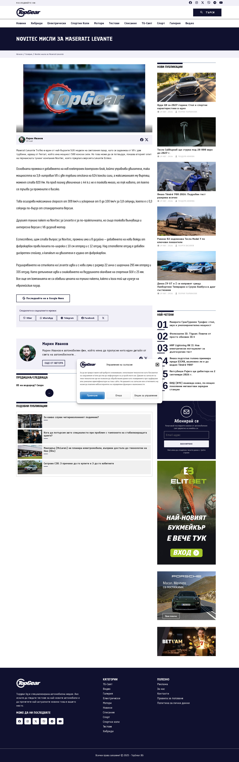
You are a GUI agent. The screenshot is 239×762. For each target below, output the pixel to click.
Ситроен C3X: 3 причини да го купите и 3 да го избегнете (79, 463)
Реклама (162, 684)
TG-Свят (147, 23)
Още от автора (54, 363)
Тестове (114, 23)
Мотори (99, 23)
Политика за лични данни (173, 703)
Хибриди (37, 23)
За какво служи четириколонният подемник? (71, 417)
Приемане (92, 395)
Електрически (56, 23)
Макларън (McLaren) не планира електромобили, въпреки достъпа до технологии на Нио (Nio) (95, 449)
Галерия (175, 23)
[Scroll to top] (230, 739)
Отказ (118, 395)
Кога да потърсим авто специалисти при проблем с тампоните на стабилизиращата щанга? (95, 434)
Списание (130, 23)
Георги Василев (186, 246)
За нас (161, 688)
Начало (19, 54)
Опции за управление (145, 395)
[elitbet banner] (186, 462)
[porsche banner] (186, 573)
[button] (157, 364)
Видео (190, 23)
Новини (21, 23)
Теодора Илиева (186, 156)
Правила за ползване (170, 698)
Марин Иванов (55, 343)
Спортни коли (80, 23)
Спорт (161, 23)
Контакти (163, 693)
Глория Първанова (187, 112)
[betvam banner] (186, 628)
